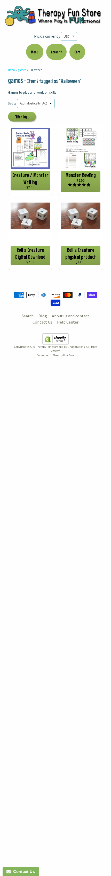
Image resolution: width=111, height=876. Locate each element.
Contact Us (42, 322)
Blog (42, 315)
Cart (77, 52)
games (22, 70)
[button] (79, 185)
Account (56, 52)
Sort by (12, 103)
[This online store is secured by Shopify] (55, 341)
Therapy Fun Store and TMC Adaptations (60, 347)
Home (11, 70)
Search (28, 315)
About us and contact (70, 315)
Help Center (67, 322)
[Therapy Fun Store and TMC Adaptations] (55, 23)
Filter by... (21, 116)
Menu (34, 52)
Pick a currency (47, 36)
